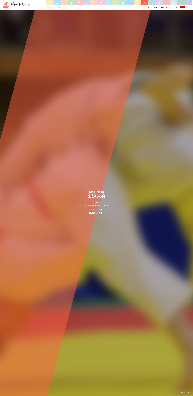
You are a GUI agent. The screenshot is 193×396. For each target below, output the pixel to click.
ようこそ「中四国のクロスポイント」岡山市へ (96, 204)
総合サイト (53, 7)
